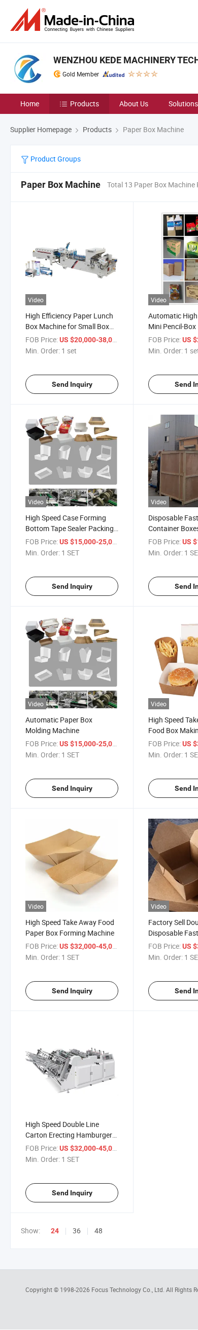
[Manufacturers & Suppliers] (74, 20)
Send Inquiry (72, 384)
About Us (133, 103)
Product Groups (55, 159)
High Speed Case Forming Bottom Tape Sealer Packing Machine (69, 528)
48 (98, 1230)
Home (29, 103)
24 (55, 1231)
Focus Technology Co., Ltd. (128, 1289)
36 (77, 1230)
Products (84, 103)
